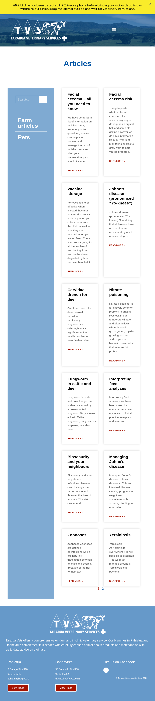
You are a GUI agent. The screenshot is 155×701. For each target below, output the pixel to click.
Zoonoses (77, 535)
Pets (24, 137)
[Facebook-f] (106, 670)
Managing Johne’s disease (118, 461)
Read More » (75, 170)
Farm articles (28, 123)
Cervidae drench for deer (77, 294)
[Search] (42, 99)
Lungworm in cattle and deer (79, 384)
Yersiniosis (120, 535)
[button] (114, 29)
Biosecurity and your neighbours (78, 461)
